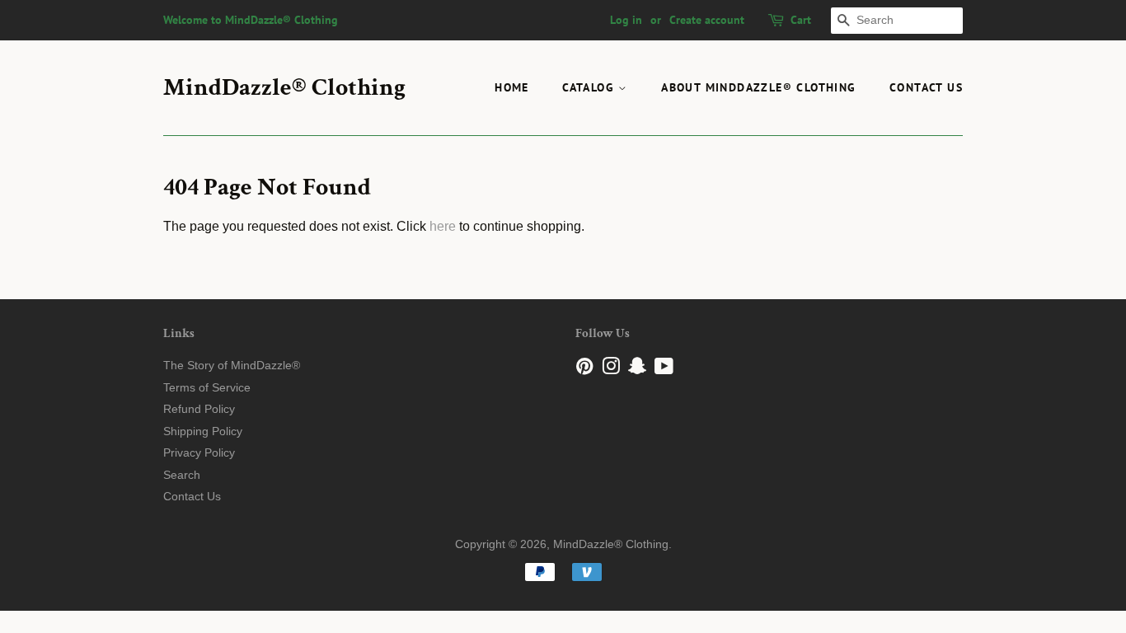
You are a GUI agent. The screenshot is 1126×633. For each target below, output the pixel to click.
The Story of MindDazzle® (231, 365)
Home (512, 87)
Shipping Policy (202, 431)
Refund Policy (199, 409)
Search (181, 475)
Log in (626, 19)
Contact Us (926, 87)
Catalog (590, 87)
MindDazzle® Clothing (284, 88)
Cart (801, 19)
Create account (706, 19)
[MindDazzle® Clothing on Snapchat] (637, 369)
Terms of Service (207, 388)
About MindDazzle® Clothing (758, 87)
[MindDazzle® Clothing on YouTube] (663, 369)
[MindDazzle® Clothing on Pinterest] (584, 369)
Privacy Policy (199, 453)
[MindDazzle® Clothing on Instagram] (611, 369)
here (442, 226)
